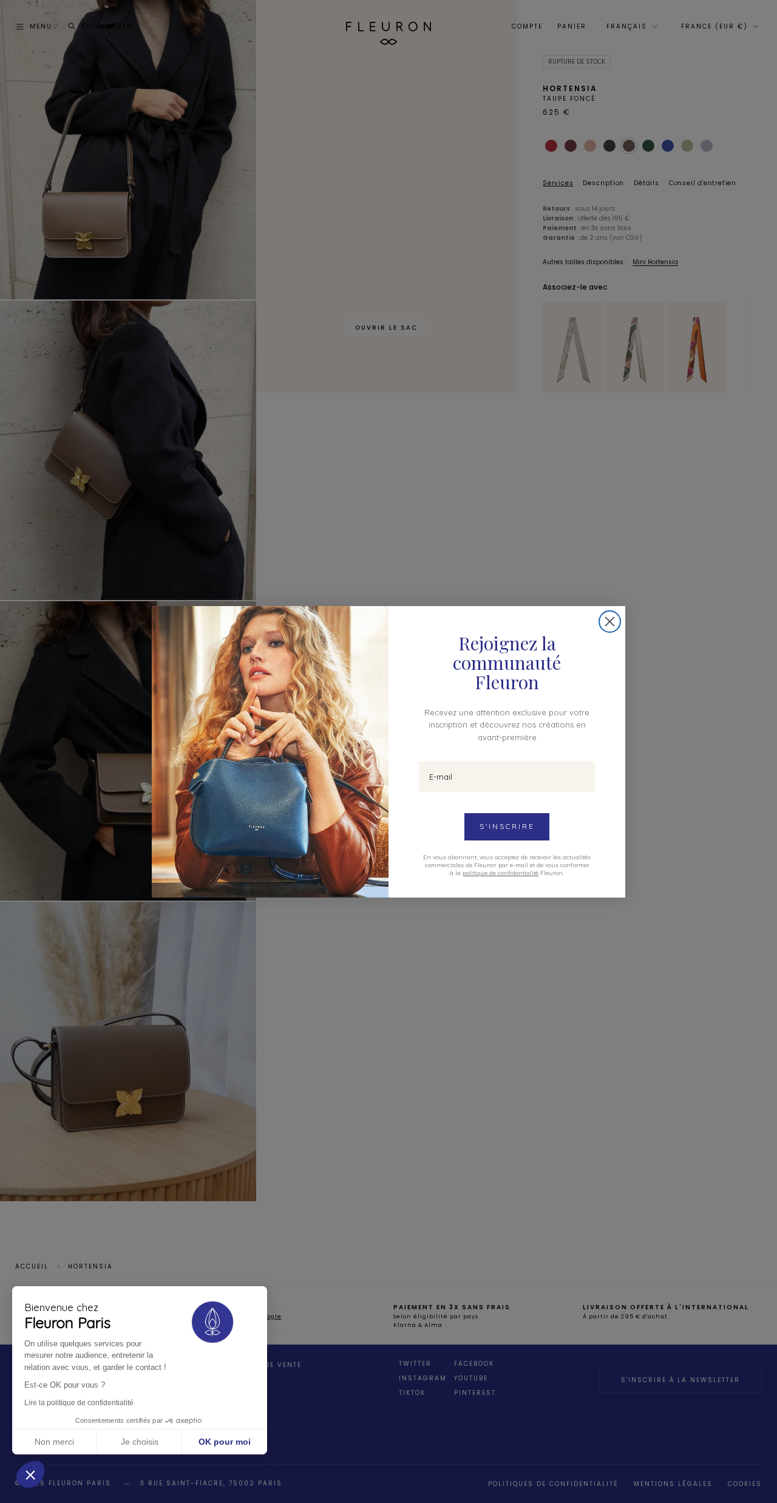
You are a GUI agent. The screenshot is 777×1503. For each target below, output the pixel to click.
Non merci (54, 1442)
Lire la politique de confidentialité (79, 1403)
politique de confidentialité (500, 873)
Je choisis (139, 1442)
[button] (30, 1474)
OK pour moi (224, 1442)
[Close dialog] (609, 621)
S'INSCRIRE (507, 826)
